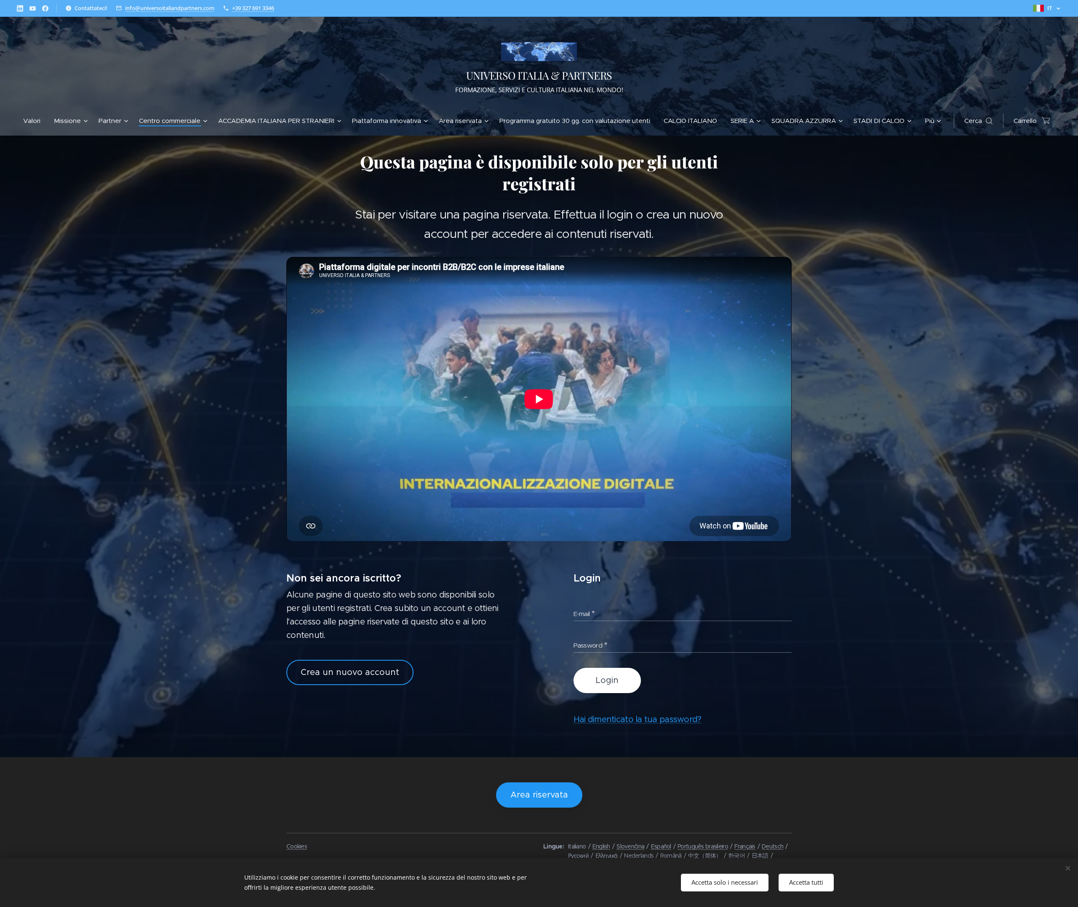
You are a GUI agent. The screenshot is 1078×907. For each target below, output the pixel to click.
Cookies (296, 846)
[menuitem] (35, 120)
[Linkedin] (20, 8)
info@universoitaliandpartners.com (169, 8)
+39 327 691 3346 (253, 8)
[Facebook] (45, 8)
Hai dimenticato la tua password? (638, 719)
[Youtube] (32, 8)
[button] (978, 120)
